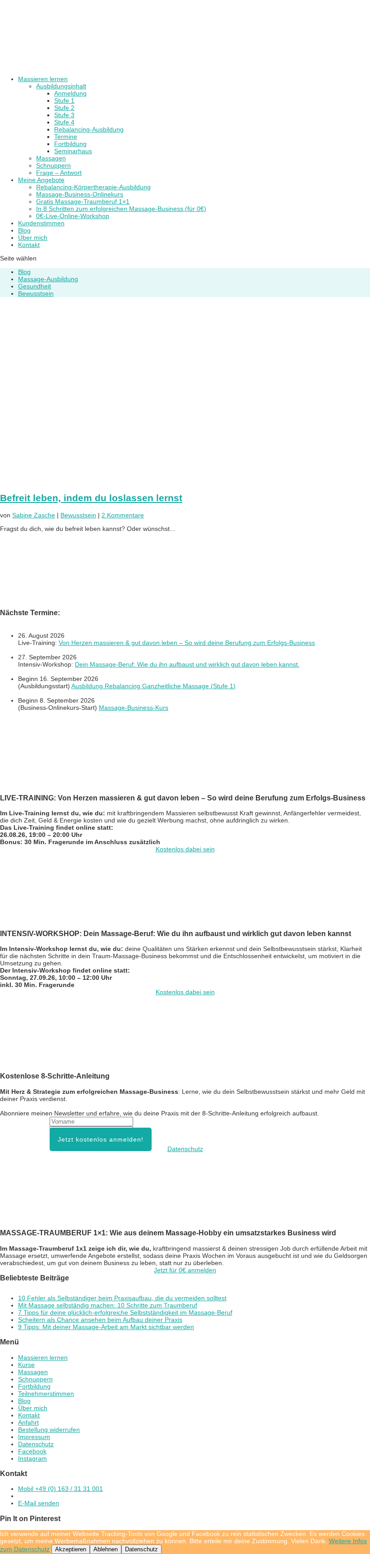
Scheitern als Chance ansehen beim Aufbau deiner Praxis (100, 1319)
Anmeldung (70, 93)
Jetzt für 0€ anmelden (185, 1270)
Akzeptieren (70, 1549)
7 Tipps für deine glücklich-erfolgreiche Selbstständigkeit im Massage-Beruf (125, 1312)
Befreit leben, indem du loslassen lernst (91, 498)
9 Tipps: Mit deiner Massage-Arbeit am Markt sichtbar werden (106, 1326)
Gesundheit (34, 286)
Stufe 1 (64, 100)
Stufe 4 (64, 122)
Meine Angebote (41, 179)
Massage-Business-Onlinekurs (79, 194)
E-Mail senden (38, 1503)
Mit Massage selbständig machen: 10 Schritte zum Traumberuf (107, 1305)
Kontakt (29, 244)
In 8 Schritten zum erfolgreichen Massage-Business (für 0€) (121, 208)
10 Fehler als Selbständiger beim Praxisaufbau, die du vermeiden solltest (122, 1298)
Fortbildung (70, 143)
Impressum (34, 1436)
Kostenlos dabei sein (185, 849)
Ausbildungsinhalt (61, 86)
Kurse (26, 1364)
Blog (24, 230)
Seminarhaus (73, 151)
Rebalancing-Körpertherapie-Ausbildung (93, 187)
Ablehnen (105, 1549)
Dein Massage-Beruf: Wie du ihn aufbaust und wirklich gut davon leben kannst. (187, 664)
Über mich (32, 237)
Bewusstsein (36, 293)
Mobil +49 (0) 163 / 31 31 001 (60, 1488)
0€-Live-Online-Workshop (72, 215)
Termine (65, 136)
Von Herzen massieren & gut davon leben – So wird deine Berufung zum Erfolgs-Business (187, 642)
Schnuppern (53, 165)
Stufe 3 (64, 115)
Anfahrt (28, 1422)
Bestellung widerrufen (49, 1429)
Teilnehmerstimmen (46, 1393)
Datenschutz (185, 1148)
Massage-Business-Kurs (133, 707)
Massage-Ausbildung (48, 279)
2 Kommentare (123, 515)
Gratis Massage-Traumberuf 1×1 (83, 201)
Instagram (32, 1458)
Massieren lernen (43, 78)
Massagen (51, 158)
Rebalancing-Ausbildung (89, 129)
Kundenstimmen (41, 223)
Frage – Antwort (59, 172)
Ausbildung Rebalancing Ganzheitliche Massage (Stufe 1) (153, 686)
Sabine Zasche (33, 515)
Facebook (32, 1451)
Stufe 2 (64, 107)
